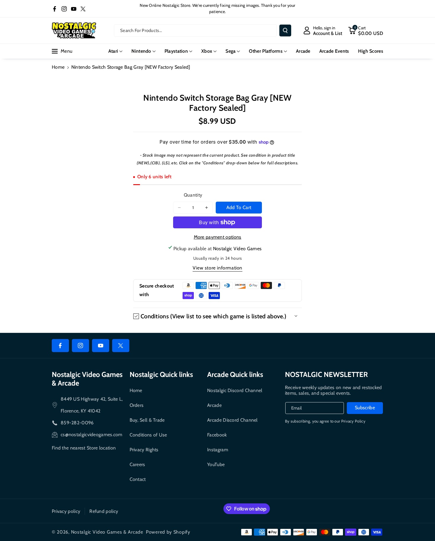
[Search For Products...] (285, 30)
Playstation (176, 51)
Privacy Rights (144, 449)
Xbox (206, 51)
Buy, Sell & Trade (147, 420)
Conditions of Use (148, 435)
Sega (230, 51)
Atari (113, 51)
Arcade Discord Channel (232, 420)
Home (58, 67)
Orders (137, 405)
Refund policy (103, 511)
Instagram (217, 449)
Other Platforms (266, 51)
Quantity (193, 195)
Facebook (217, 435)
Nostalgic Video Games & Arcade (107, 532)
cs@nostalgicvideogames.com (92, 434)
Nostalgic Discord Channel (234, 390)
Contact (138, 479)
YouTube (216, 464)
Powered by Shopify (168, 532)
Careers (137, 464)
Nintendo (141, 51)
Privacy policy (66, 511)
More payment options (217, 237)
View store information (217, 268)
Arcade (214, 405)
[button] (365, 30)
